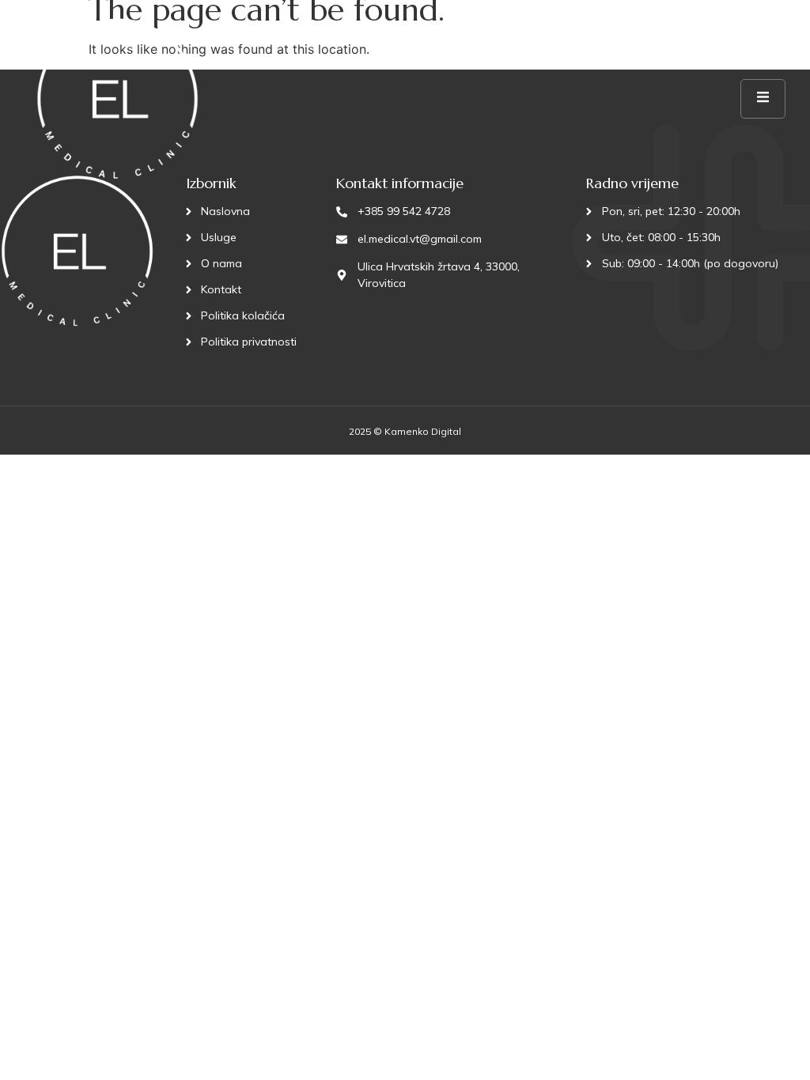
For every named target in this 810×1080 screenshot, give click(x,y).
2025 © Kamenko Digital (405, 431)
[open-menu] (762, 99)
